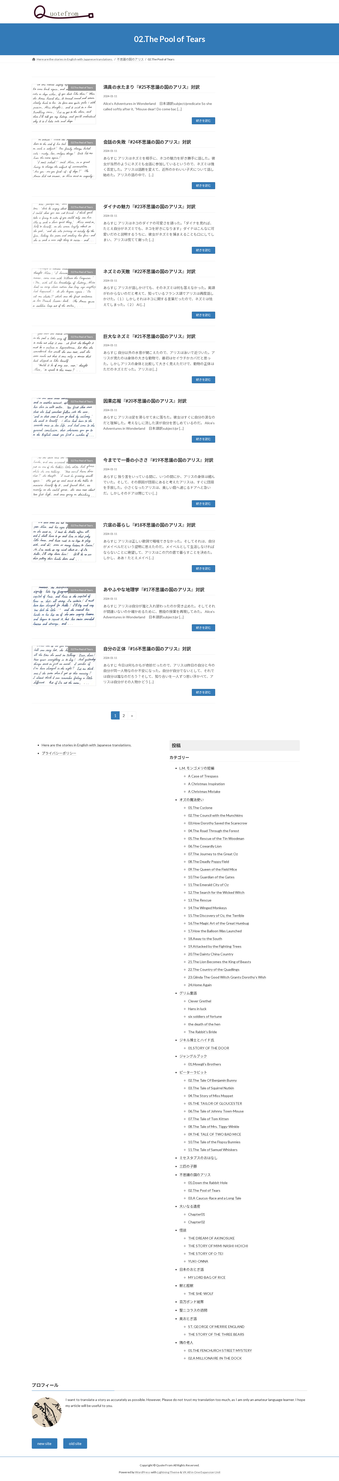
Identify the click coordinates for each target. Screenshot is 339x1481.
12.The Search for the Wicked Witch (216, 892)
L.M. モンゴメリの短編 (196, 768)
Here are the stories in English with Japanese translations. (87, 745)
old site (75, 1443)
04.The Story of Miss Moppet (210, 1096)
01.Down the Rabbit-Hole (208, 1183)
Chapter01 (196, 1214)
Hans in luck (197, 1009)
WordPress (142, 1472)
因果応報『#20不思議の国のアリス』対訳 (145, 401)
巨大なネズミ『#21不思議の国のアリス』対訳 (149, 336)
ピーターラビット (193, 1072)
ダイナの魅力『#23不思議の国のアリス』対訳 (149, 206)
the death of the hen (204, 1024)
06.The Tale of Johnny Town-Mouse (216, 1111)
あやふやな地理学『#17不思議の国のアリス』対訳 (153, 589)
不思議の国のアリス (195, 1175)
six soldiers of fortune (205, 1016)
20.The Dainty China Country (210, 954)
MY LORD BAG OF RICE (207, 1277)
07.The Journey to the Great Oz (213, 854)
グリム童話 (188, 993)
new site (44, 1443)
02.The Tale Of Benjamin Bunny (212, 1080)
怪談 (182, 1230)
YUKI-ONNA (198, 1261)
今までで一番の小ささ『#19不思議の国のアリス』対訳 (158, 460)
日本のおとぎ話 (191, 1269)
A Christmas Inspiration (206, 784)
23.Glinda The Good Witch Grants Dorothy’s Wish (227, 977)
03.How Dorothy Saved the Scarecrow (217, 823)
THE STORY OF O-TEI (205, 1253)
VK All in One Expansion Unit (201, 1472)
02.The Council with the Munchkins (215, 815)
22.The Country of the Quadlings (213, 969)
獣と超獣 (186, 1285)
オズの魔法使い (191, 800)
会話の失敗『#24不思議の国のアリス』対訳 (147, 142)
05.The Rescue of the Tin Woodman (216, 838)
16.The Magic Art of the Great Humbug (218, 923)
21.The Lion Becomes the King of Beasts (219, 962)
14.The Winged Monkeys (207, 908)
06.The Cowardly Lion (205, 846)
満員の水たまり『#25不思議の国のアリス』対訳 (151, 87)
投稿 (176, 745)
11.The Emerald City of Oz (208, 885)
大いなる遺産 (189, 1206)
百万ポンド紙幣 (191, 1302)
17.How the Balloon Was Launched (215, 931)
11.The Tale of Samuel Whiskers (212, 1149)
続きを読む (203, 121)
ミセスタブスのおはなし (198, 1158)
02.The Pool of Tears (204, 1190)
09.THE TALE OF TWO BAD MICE (214, 1134)
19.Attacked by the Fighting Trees (214, 946)
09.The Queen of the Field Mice (212, 869)
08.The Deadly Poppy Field (208, 861)
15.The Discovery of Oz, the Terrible (216, 915)
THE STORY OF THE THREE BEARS (216, 1334)
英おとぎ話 (188, 1318)
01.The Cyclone (200, 807)
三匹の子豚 (188, 1166)
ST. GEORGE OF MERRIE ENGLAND (216, 1326)
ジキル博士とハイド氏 (196, 1040)
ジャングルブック (193, 1056)
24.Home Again (200, 985)
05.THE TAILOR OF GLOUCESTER (215, 1103)
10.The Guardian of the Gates (211, 877)
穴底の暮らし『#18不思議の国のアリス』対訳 (149, 525)
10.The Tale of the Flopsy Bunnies (214, 1142)
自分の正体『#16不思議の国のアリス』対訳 (147, 648)
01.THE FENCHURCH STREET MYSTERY (220, 1350)
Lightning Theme (168, 1472)
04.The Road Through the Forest (213, 831)
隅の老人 (186, 1342)
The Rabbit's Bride (202, 1032)
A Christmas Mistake (204, 791)
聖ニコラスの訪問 (193, 1310)
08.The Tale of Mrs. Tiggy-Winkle (213, 1126)
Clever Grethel (199, 1001)
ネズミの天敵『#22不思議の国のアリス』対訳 (149, 271)
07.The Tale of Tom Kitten (208, 1119)
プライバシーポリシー (59, 753)
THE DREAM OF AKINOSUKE (211, 1238)
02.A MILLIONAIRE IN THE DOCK (215, 1358)
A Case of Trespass (203, 776)
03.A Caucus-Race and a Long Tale (214, 1198)
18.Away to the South (205, 938)
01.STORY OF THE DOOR (208, 1048)
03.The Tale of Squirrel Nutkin (211, 1088)
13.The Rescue (199, 900)
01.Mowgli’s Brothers (204, 1064)
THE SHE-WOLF (200, 1293)
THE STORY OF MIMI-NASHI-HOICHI (218, 1246)
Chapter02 (196, 1222)
